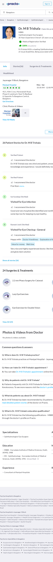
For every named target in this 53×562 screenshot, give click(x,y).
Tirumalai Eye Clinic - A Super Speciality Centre (15, 529)
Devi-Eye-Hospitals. (22, 501)
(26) (18, 66)
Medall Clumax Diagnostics (31, 517)
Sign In (47, 4)
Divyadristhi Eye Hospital (8, 499)
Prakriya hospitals (42, 503)
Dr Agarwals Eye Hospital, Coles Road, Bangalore (18, 503)
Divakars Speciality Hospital (42, 529)
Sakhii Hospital (12, 520)
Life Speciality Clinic (14, 533)
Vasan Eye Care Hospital (8, 515)
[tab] (5, 66)
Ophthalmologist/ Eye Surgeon (16, 436)
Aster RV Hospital (44, 533)
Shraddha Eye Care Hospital (40, 501)
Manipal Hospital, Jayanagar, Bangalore (31, 515)
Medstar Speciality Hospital (16, 506)
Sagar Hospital (23, 499)
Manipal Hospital (9, 85)
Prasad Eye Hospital (29, 533)
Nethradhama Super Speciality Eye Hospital (35, 531)
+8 (25, 113)
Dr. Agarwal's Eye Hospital (10, 531)
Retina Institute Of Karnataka (37, 506)
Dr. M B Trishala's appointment (29, 371)
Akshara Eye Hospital (26, 520)
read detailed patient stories (14, 402)
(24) (8, 322)
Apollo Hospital (26, 522)
